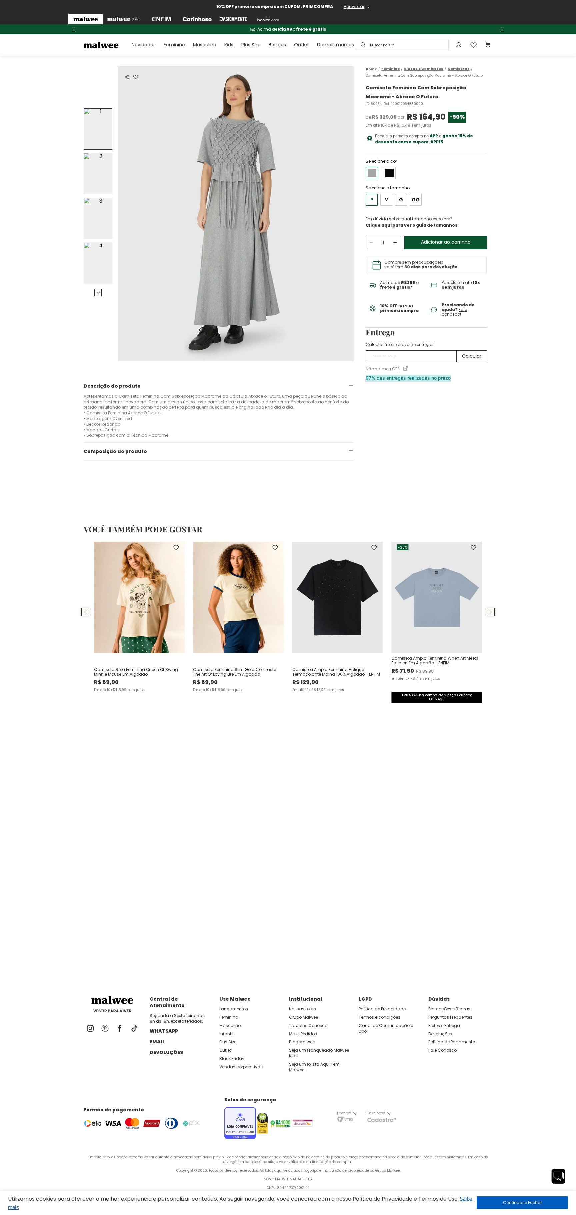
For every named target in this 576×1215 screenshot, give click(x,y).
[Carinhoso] (197, 19)
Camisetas (459, 69)
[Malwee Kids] (123, 19)
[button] (127, 77)
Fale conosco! (454, 312)
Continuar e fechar (522, 1202)
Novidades (144, 44)
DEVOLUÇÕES (166, 1052)
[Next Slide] (501, 29)
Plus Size (251, 44)
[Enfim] (161, 19)
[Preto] (389, 173)
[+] (395, 242)
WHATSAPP (164, 1031)
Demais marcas (335, 44)
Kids (228, 44)
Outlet (301, 44)
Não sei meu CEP (382, 369)
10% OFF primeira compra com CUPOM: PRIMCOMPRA (274, 6)
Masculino (204, 44)
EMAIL (157, 1041)
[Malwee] (85, 19)
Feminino (174, 44)
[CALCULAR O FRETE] (471, 356)
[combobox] (402, 45)
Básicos (277, 44)
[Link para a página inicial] (371, 69)
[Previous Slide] (74, 29)
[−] (371, 242)
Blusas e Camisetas (423, 69)
